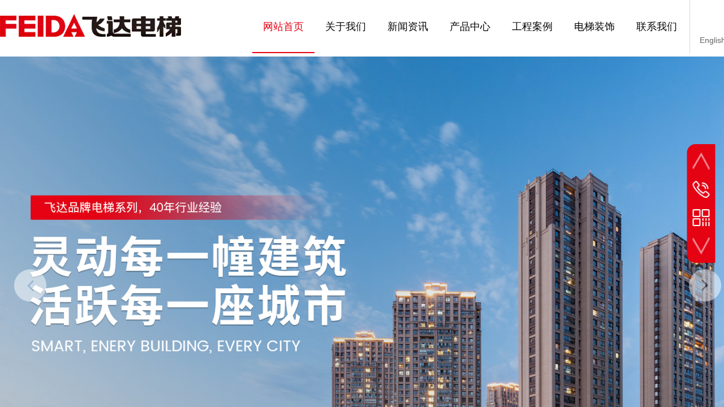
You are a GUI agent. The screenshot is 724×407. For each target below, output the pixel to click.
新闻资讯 (407, 26)
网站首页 (283, 26)
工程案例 (532, 26)
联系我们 (656, 26)
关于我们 (345, 26)
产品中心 (470, 26)
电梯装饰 (594, 26)
